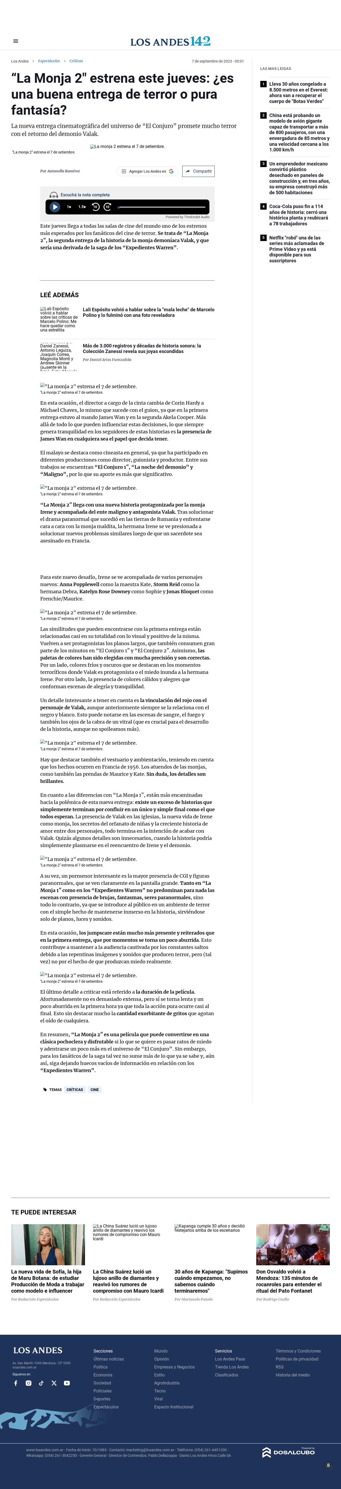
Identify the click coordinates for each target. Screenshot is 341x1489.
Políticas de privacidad (297, 1359)
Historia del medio (293, 1375)
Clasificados (226, 1375)
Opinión (161, 1359)
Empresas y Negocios (174, 1367)
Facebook (16, 1383)
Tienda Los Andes (232, 1367)
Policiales (103, 1390)
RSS (280, 1367)
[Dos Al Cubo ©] (288, 1456)
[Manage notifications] (328, 1465)
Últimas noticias (109, 1359)
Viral (158, 1398)
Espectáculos (49, 61)
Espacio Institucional (173, 1406)
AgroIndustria (167, 1383)
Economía (103, 1375)
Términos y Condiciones (298, 1351)
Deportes (102, 1398)
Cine (95, 1090)
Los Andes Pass (230, 1359)
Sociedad (102, 1383)
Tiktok (41, 1383)
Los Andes (20, 61)
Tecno (160, 1390)
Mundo (161, 1351)
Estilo (159, 1375)
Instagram (28, 1383)
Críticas (75, 1090)
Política (101, 1367)
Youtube (67, 1383)
